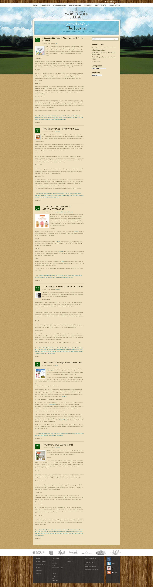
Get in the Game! (96, 61)
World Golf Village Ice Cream (66, 277)
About (106, 1)
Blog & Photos (115, 5)
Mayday (58, 241)
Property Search (41, 561)
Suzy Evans (64, 396)
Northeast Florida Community (45, 277)
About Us (39, 570)
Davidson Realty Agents (51, 347)
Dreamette (76, 231)
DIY (36, 349)
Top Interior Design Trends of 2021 (57, 445)
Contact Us (70, 561)
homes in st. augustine (60, 115)
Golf (53, 561)
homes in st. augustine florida (71, 115)
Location (88, 5)
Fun (53, 578)
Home (35, 5)
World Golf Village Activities (48, 119)
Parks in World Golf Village (98, 49)
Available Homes (59, 5)
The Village (54, 563)
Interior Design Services (58, 351)
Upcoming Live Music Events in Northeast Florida (104, 47)
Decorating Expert (42, 193)
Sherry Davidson (56, 277)
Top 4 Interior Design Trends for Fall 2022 (60, 129)
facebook (114, 559)
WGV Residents (69, 212)
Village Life (45, 5)
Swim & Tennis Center (57, 567)
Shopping (54, 576)
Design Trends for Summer (77, 347)
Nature (53, 565)
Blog (68, 558)
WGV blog (114, 572)
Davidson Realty (42, 347)
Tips (56, 43)
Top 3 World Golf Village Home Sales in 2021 (62, 363)
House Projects (49, 351)
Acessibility (55, 580)
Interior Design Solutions (74, 195)
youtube (114, 568)
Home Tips (41, 115)
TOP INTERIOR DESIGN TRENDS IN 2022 (62, 287)
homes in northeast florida (49, 115)
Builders (111, 1)
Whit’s (63, 261)
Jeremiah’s (61, 251)
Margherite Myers (63, 419)
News (56, 131)
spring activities (44, 117)
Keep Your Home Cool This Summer (66, 275)
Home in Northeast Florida (58, 193)
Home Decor (49, 193)
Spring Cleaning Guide (60, 117)
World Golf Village (44, 197)
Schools (54, 573)
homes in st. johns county (63, 195)
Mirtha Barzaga (52, 404)
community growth (43, 275)
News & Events (100, 5)
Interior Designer (78, 351)
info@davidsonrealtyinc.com (92, 569)
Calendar (38, 574)
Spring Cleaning (51, 117)
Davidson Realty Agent (51, 433)
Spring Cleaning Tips (69, 117)
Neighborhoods (75, 5)
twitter (113, 563)
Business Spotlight (59, 212)
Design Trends (68, 347)
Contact (117, 1)
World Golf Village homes (60, 119)
